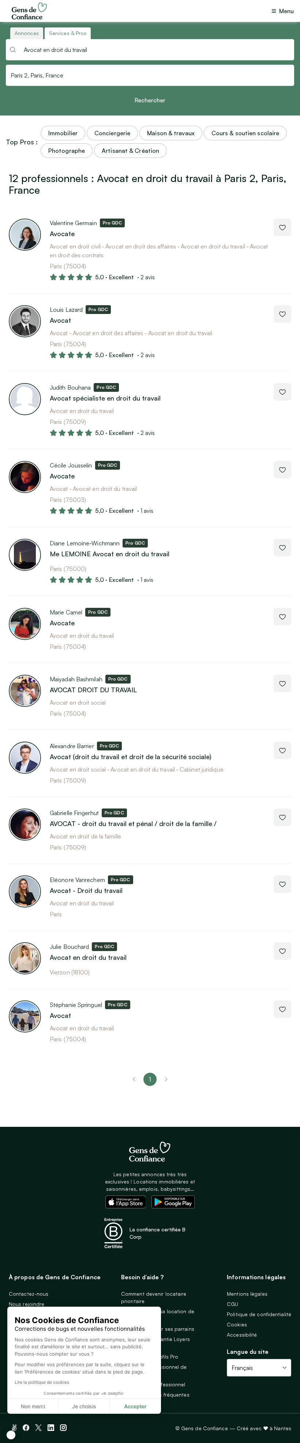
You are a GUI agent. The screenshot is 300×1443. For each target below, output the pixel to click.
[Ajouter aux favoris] (282, 227)
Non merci (33, 1406)
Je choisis (84, 1406)
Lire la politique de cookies (42, 1382)
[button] (11, 1435)
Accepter (135, 1406)
